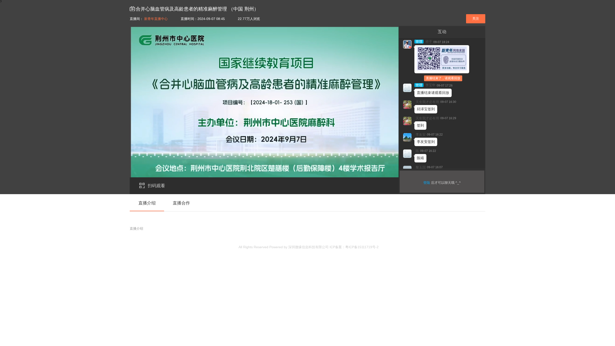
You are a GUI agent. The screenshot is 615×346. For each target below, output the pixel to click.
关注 (475, 18)
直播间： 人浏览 (195, 19)
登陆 (426, 183)
